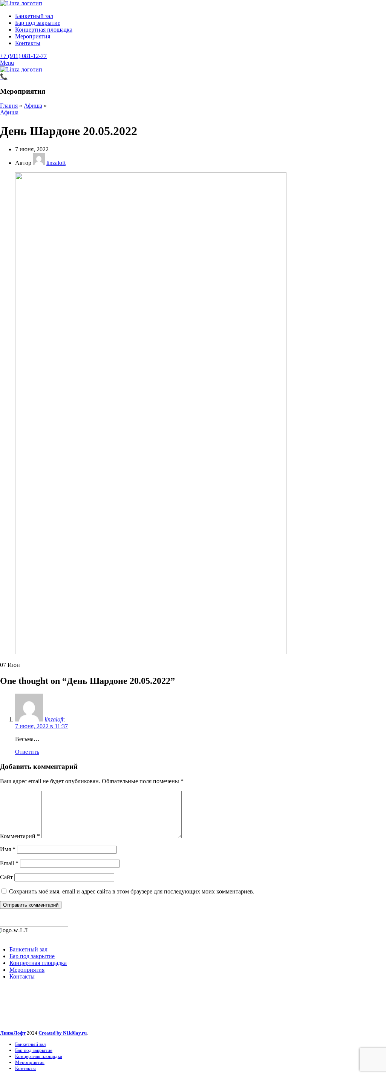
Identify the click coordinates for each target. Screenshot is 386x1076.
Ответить (27, 752)
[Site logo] (21, 3)
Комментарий (20, 836)
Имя (7, 849)
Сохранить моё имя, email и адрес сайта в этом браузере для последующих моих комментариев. (131, 891)
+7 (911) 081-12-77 (23, 56)
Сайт (6, 877)
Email (9, 863)
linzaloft (53, 719)
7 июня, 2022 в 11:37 (41, 726)
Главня (9, 105)
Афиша (33, 105)
